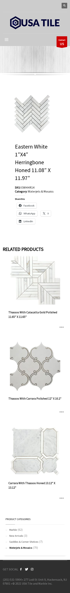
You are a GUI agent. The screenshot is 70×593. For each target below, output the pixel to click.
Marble (13, 529)
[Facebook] (21, 569)
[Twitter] (26, 569)
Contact (61, 42)
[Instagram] (32, 569)
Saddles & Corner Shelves (23, 541)
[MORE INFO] (61, 327)
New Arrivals (16, 535)
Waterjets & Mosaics (41, 191)
